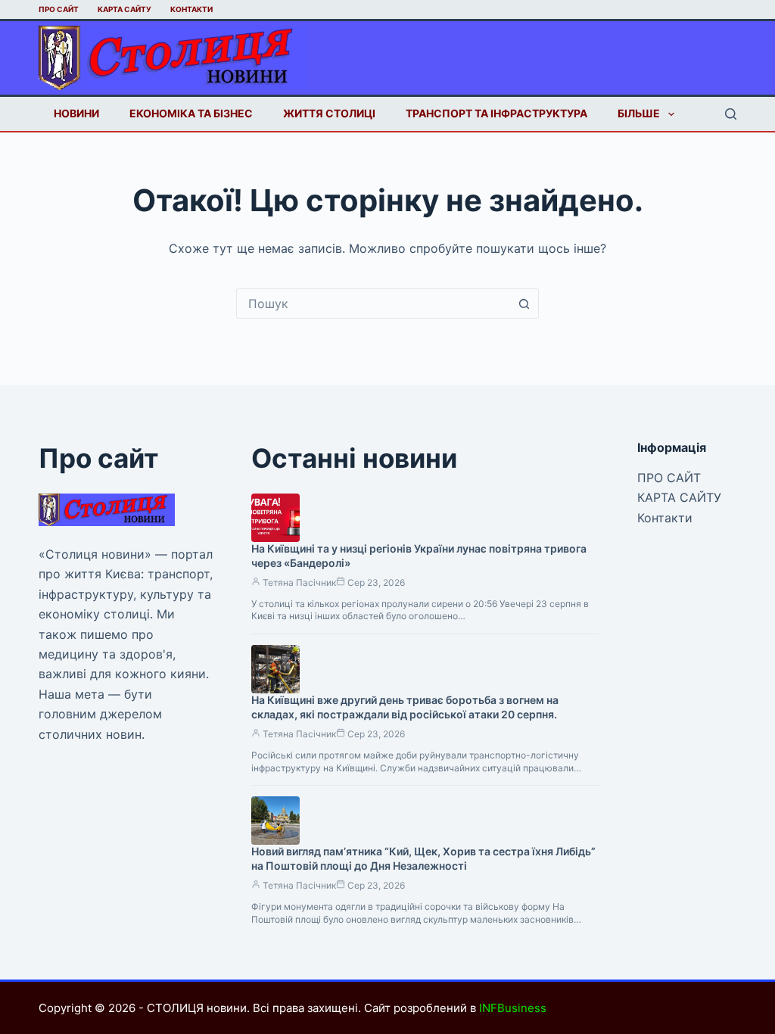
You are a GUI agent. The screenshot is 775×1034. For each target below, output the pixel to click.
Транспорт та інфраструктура (496, 113)
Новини (76, 113)
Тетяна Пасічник (299, 582)
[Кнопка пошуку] (523, 303)
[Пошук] (730, 114)
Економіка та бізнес (191, 113)
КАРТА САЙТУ (124, 9)
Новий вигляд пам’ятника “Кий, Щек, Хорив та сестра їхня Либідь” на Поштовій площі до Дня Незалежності (423, 858)
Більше (639, 113)
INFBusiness (512, 1008)
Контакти (191, 9)
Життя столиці (329, 113)
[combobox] (373, 303)
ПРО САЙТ (59, 9)
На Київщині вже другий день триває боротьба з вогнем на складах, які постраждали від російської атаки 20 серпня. (405, 707)
